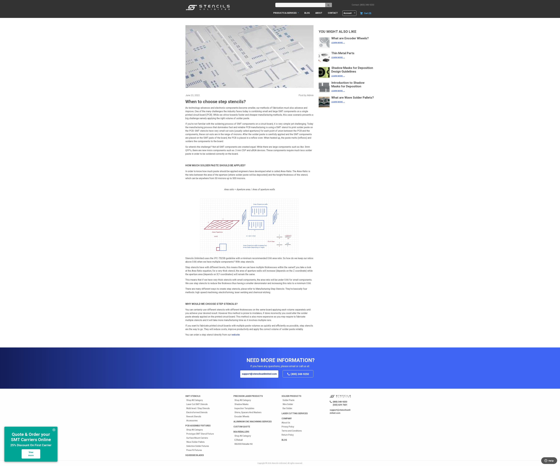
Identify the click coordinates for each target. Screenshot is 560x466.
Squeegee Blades (194, 455)
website (235, 334)
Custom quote (241, 427)
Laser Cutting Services (295, 413)
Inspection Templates (244, 408)
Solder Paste (288, 400)
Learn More (338, 43)
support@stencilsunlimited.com (259, 374)
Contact (333, 13)
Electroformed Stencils (197, 412)
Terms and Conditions (292, 431)
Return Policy (288, 435)
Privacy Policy (288, 427)
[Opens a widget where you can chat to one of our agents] (549, 461)
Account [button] (348, 13)
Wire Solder (288, 404)
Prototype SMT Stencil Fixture (200, 434)
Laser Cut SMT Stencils (197, 404)
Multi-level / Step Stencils (198, 408)
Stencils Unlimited (279, 463)
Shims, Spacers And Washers (248, 412)
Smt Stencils (192, 396)
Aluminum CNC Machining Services (252, 421)
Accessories (192, 420)
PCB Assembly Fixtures (198, 425)
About (318, 13)
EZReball (239, 440)
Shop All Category (194, 400)
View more (31, 454)
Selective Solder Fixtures (197, 446)
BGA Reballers (241, 432)
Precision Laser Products (248, 396)
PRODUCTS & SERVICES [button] (285, 13)
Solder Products (291, 396)
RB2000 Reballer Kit (244, 444)
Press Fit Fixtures (194, 450)
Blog (307, 13)
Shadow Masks (242, 404)
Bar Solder (287, 408)
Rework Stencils (193, 416)
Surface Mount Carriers (197, 438)
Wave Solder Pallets (195, 442)
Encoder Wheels (242, 416)
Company (287, 418)
